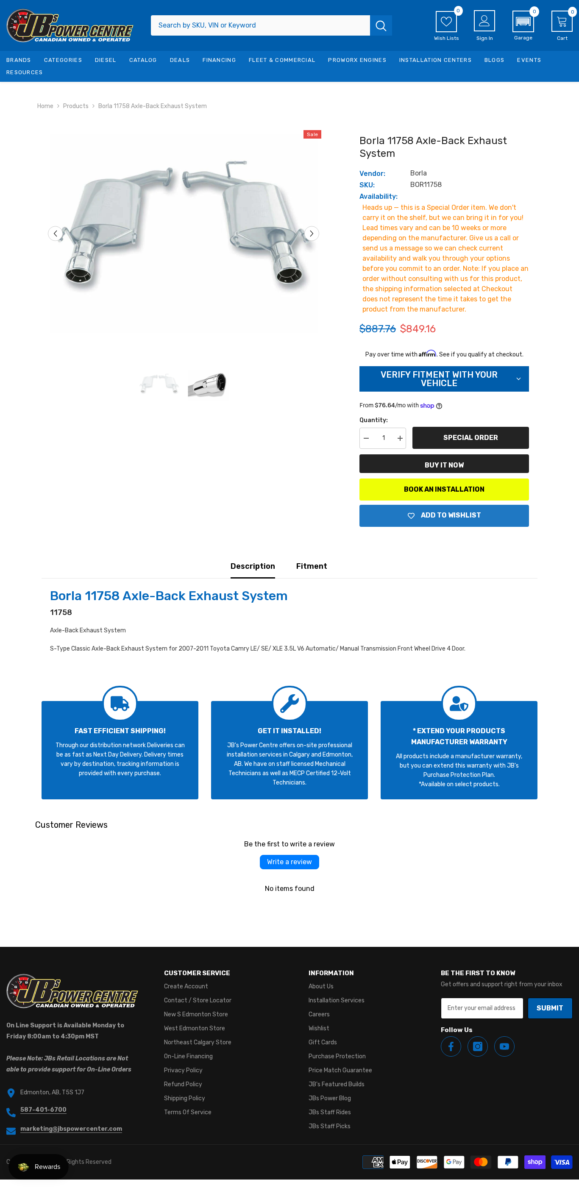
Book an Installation (444, 489)
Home (45, 106)
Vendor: (372, 174)
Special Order (470, 438)
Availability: (378, 196)
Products (76, 106)
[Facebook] (451, 1046)
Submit (550, 1008)
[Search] (271, 25)
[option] (184, 233)
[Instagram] (478, 1046)
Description (253, 566)
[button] (523, 26)
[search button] (381, 25)
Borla (418, 173)
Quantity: (373, 420)
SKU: (367, 185)
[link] (120, 750)
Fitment (311, 566)
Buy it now (444, 465)
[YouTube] (504, 1046)
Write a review (289, 862)
